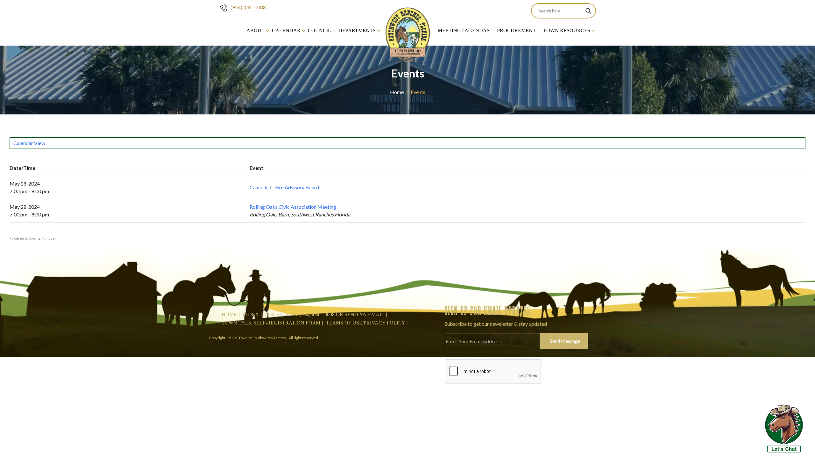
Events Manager (42, 238)
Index (251, 314)
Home (397, 92)
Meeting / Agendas (464, 30)
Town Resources (566, 30)
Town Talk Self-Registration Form (271, 322)
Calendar (286, 30)
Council (319, 30)
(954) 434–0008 (248, 7)
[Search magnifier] (588, 10)
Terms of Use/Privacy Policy (366, 322)
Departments (357, 30)
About (255, 30)
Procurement (516, 30)
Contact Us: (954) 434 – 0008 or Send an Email (324, 314)
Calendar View (29, 143)
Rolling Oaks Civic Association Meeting (293, 207)
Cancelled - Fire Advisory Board (284, 187)
